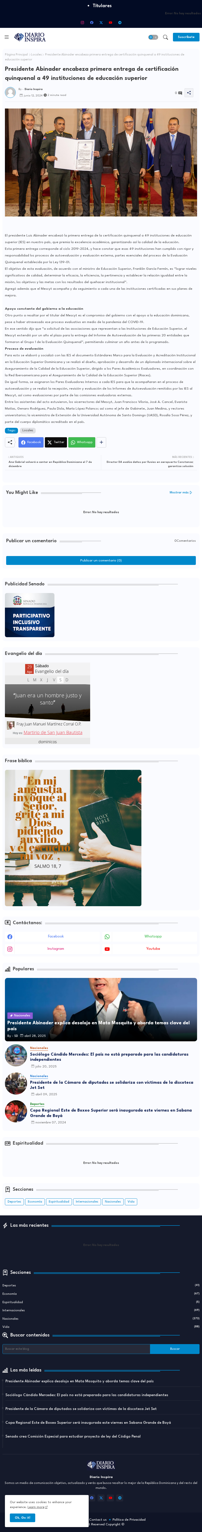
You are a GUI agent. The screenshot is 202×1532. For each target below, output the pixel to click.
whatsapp (153, 936)
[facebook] (91, 22)
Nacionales (113, 1201)
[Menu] (6, 37)
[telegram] (119, 22)
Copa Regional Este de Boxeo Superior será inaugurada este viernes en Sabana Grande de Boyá (111, 1113)
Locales (36, 54)
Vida (131, 1201)
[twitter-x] (101, 22)
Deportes (14, 1201)
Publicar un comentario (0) (101, 560)
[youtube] (110, 22)
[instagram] (82, 22)
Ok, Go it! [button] (22, 1517)
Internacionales (87, 1201)
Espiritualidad (59, 1201)
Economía (35, 1201)
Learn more (36, 1507)
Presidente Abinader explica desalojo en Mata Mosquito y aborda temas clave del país (79, 1381)
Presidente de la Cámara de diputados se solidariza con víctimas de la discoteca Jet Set (111, 1085)
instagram (56, 949)
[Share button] (101, 442)
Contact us (98, 1519)
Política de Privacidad (129, 1519)
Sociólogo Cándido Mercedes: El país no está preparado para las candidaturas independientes (109, 1057)
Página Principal (16, 54)
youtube (153, 949)
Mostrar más (179, 492)
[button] (153, 37)
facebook (56, 936)
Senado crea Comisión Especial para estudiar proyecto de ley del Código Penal (73, 1437)
